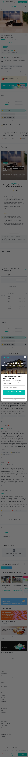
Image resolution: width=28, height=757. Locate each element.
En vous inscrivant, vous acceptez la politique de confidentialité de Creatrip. (14, 399)
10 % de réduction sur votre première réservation (14, 392)
